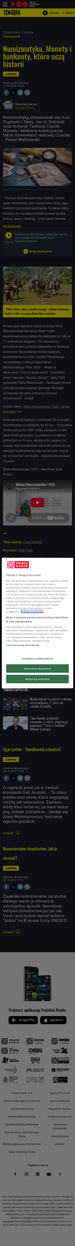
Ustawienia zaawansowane (37, 658)
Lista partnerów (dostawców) (22, 645)
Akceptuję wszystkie (37, 678)
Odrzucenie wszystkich (37, 668)
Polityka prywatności (32, 611)
